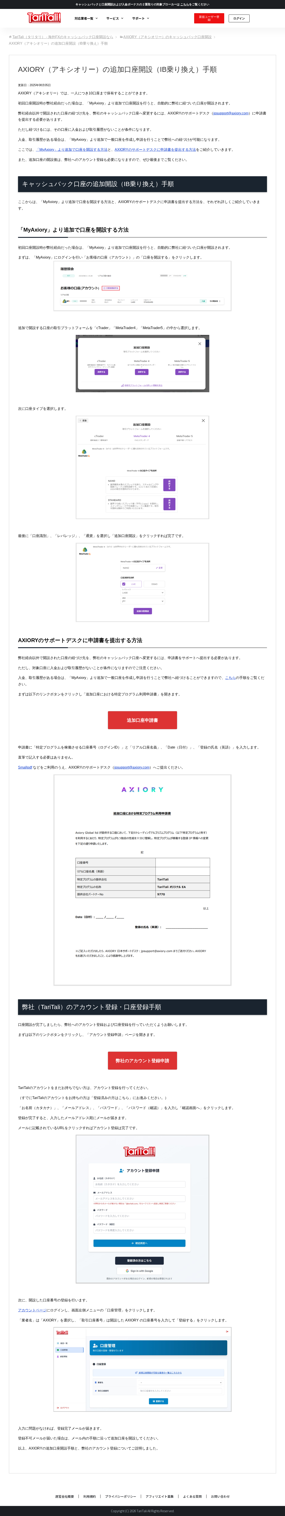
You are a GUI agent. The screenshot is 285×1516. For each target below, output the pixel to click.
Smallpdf (25, 767)
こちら (230, 678)
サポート (138, 18)
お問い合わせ (220, 1496)
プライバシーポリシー (120, 1496)
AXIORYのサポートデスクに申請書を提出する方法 (155, 149)
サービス (112, 18)
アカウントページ (32, 1310)
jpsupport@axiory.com (230, 113)
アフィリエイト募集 (160, 1496)
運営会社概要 (64, 1496)
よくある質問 (192, 1496)
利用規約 (89, 1496)
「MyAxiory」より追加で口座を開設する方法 (72, 149)
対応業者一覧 (84, 18)
